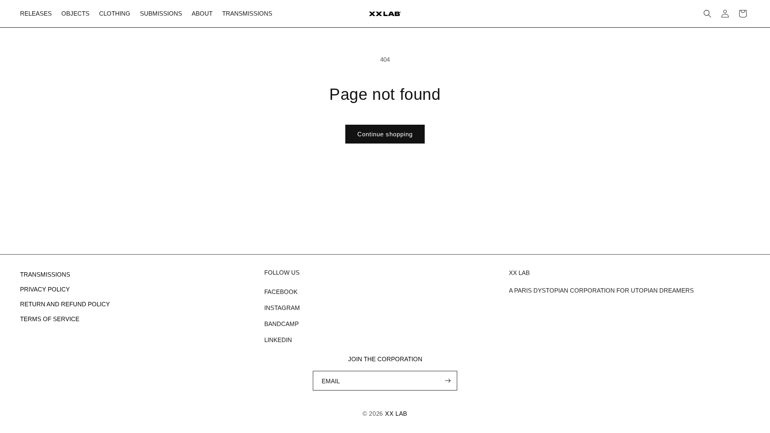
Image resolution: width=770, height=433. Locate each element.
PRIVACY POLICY (45, 289)
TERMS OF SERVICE (49, 319)
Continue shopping (385, 134)
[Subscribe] (447, 380)
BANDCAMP (281, 323)
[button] (707, 13)
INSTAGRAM (282, 307)
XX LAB (396, 413)
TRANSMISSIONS (45, 274)
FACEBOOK (281, 291)
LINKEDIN (278, 339)
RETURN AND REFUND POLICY (65, 304)
